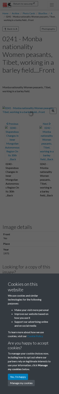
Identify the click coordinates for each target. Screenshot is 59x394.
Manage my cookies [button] (21, 383)
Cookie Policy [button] (35, 336)
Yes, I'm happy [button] (18, 376)
